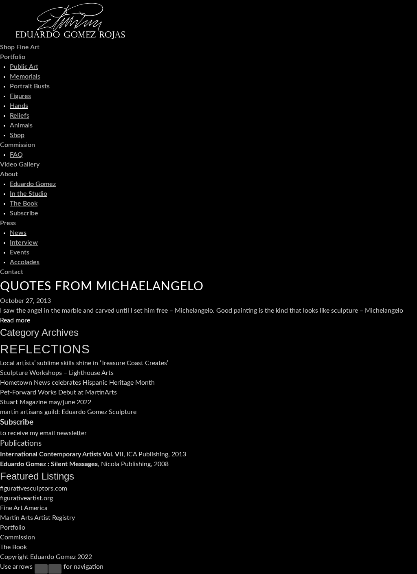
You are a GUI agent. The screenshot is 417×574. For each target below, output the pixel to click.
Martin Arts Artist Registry (38, 518)
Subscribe (24, 213)
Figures (20, 96)
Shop (17, 135)
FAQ (16, 154)
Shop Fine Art (20, 47)
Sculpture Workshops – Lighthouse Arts (57, 373)
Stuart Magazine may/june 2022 (45, 402)
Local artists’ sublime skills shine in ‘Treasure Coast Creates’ (84, 363)
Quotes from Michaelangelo (102, 286)
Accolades (25, 262)
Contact (11, 272)
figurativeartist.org (26, 498)
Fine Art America (24, 508)
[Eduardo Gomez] (70, 37)
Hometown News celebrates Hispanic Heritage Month (77, 382)
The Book (23, 203)
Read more (15, 320)
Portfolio (12, 57)
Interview (24, 242)
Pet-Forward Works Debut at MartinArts (58, 392)
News (18, 233)
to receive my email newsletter (43, 433)
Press (8, 223)
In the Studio (28, 194)
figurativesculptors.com (33, 488)
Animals (21, 125)
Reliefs (19, 115)
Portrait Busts (30, 86)
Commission (17, 145)
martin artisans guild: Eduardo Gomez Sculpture (68, 412)
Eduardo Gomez (33, 184)
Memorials (25, 76)
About (9, 174)
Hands (19, 106)
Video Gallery (20, 164)
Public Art (24, 67)
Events (19, 252)
